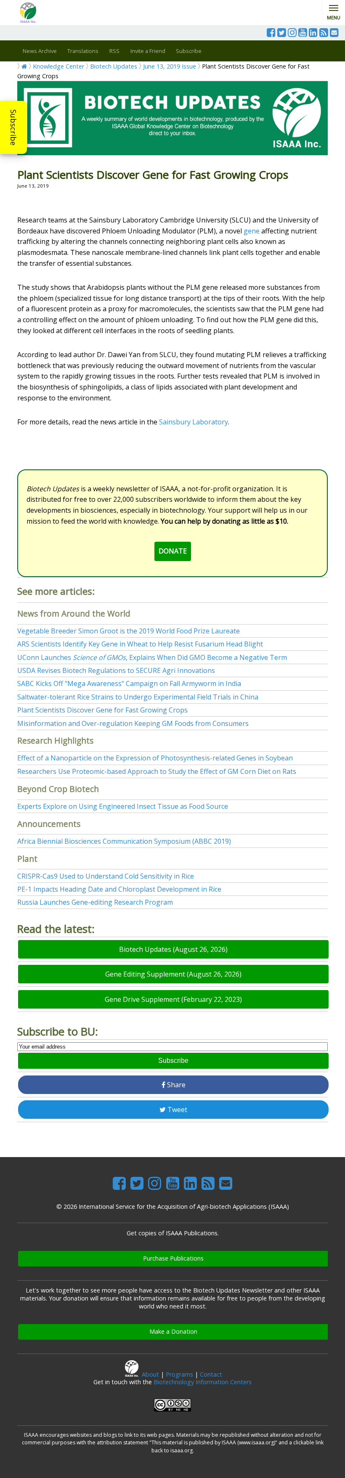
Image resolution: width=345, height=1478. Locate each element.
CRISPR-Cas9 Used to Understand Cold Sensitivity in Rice (105, 876)
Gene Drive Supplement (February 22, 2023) (173, 999)
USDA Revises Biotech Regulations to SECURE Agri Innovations (116, 670)
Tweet (176, 1109)
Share (175, 1084)
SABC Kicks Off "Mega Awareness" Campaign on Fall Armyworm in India (129, 683)
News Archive (40, 51)
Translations (82, 51)
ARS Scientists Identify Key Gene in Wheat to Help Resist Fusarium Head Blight (140, 644)
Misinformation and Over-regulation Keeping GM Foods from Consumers (133, 723)
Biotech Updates (113, 66)
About (150, 1374)
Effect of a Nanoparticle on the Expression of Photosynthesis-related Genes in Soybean (155, 758)
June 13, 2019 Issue (169, 66)
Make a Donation (173, 1331)
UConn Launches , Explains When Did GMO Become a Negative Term (152, 657)
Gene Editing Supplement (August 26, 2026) (173, 974)
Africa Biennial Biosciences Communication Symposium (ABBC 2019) (124, 841)
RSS (114, 51)
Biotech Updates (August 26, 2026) (173, 949)
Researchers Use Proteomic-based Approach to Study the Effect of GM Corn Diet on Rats (156, 771)
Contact (211, 1374)
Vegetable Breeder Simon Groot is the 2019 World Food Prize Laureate (128, 631)
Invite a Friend (147, 51)
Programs (179, 1374)
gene (252, 231)
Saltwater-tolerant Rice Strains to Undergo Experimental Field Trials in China (137, 697)
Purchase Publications (173, 1258)
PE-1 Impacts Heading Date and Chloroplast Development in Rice (119, 889)
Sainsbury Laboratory (193, 421)
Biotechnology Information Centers (203, 1382)
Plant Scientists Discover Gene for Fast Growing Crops (102, 710)
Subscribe (13, 127)
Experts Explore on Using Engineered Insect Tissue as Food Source (122, 806)
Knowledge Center (58, 66)
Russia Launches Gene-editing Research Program (95, 902)
